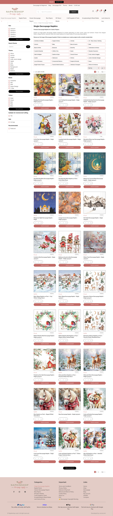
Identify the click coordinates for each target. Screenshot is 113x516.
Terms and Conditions (65, 486)
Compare (86, 497)
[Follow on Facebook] (13, 492)
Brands (70, 5)
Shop (84, 488)
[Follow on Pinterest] (25, 492)
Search (74, 12)
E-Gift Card (77, 5)
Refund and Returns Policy (66, 491)
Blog (50, 5)
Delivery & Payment (64, 490)
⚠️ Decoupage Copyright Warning (68, 499)
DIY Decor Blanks (58, 18)
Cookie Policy (62, 493)
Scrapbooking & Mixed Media (90, 18)
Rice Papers (49, 18)
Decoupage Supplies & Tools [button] (53, 37)
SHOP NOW (59, 2)
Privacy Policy (63, 488)
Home (35, 22)
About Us (61, 495)
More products (69, 468)
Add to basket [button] (45, 108)
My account (86, 493)
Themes (65, 5)
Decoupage (86, 490)
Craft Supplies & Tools (73, 18)
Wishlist (85, 495)
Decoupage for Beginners (40, 5)
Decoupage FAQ (57, 5)
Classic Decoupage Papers (34, 18)
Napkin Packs (23, 18)
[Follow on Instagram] (19, 492)
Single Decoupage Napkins (8, 18)
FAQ (60, 497)
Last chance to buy (106, 18)
